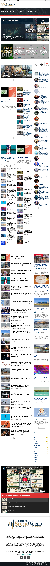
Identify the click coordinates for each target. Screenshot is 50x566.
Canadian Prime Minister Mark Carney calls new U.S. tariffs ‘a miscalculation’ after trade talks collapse (43, 142)
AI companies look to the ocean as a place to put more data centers (11, 190)
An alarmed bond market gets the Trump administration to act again (28, 232)
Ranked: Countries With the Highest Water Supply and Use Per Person (44, 74)
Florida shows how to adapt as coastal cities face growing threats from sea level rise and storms (43, 130)
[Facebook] (21, 557)
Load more (16, 79)
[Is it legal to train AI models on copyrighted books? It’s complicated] (36, 153)
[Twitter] (28, 557)
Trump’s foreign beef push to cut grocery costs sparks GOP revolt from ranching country (44, 124)
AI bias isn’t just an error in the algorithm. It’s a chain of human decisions (11, 180)
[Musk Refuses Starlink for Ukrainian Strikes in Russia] (3, 243)
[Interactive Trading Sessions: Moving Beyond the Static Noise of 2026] (31, 37)
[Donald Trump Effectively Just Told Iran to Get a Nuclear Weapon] (20, 205)
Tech (2, 143)
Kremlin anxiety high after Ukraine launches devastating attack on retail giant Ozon (44, 102)
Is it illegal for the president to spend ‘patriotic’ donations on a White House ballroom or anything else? (27, 132)
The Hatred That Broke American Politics (27, 89)
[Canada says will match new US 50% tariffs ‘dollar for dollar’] (20, 100)
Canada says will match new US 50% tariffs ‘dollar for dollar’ (27, 100)
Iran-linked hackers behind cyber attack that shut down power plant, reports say (44, 136)
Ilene (2, 101)
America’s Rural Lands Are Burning (20, 378)
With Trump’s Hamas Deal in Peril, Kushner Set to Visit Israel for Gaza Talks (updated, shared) (20, 432)
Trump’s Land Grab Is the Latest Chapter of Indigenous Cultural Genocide (44, 148)
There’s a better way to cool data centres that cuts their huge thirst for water (11, 185)
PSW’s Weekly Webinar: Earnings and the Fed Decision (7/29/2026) (27, 75)
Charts (5, 73)
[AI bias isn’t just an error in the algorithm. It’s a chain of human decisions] (3, 181)
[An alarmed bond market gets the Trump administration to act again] (20, 232)
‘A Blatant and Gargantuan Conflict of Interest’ (28, 241)
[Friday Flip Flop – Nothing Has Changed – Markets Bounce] (43, 37)
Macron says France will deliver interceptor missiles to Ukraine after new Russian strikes (27, 110)
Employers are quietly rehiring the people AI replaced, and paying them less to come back (43, 108)
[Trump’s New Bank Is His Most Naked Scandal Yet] (5, 356)
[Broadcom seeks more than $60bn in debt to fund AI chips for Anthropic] (20, 127)
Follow (41, 62)
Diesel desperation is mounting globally (11, 218)
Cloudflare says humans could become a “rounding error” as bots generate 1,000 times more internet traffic (11, 236)
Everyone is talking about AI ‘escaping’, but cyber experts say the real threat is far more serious (11, 196)
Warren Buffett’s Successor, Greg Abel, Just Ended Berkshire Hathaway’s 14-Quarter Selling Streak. (11, 229)
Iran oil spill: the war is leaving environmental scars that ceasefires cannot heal (41, 398)
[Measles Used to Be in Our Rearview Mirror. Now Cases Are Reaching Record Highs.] (20, 117)
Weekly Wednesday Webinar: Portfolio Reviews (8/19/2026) (6, 75)
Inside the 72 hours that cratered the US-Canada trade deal (44, 192)
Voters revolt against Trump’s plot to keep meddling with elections (43, 97)
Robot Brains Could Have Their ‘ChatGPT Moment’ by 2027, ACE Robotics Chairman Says (44, 171)
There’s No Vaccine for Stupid (41, 418)
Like (36, 62)
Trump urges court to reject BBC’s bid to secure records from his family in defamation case (44, 113)
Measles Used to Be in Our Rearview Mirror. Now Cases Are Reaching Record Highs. (27, 116)
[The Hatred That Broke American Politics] (20, 89)
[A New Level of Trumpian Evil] (20, 238)
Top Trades (31, 48)
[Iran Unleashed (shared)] (8, 92)
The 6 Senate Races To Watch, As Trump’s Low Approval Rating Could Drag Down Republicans (43, 86)
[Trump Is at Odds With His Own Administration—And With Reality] (5, 394)
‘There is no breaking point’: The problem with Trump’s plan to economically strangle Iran (19, 371)
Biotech (35, 268)
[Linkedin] (25, 557)
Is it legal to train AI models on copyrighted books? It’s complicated (43, 153)
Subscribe (47, 62)
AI (1, 155)
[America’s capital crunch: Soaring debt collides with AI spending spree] (20, 122)
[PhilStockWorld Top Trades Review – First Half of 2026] (7, 51)
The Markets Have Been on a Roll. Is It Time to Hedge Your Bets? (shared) (21, 424)
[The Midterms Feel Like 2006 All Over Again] (36, 181)
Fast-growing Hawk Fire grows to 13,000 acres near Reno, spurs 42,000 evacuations (43, 187)
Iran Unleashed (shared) (7, 100)
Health (35, 291)
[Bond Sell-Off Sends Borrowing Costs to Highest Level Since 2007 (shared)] (5, 364)
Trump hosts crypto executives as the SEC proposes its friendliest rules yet (11, 175)
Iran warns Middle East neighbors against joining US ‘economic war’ (44, 92)
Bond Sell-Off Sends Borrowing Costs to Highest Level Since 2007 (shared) (21, 363)
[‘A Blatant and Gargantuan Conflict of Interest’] (20, 242)
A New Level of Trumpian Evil (26, 236)
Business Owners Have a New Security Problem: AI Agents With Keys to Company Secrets (11, 203)
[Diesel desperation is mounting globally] (3, 219)
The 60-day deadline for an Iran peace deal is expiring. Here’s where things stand (21, 401)
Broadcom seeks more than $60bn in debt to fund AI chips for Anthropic (27, 127)
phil (15, 266)
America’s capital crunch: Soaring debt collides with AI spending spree (27, 121)
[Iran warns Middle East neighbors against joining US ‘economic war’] (36, 91)
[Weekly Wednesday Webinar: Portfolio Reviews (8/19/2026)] (31, 28)
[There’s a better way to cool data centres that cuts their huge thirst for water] (3, 186)
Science (36, 252)
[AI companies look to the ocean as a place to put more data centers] (3, 191)
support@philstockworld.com (27, 554)
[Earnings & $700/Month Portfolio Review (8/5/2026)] (16, 71)
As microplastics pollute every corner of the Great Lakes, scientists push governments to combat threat (44, 80)
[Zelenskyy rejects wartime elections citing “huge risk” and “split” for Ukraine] (36, 176)
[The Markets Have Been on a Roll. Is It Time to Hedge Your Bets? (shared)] (5, 424)
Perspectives (4, 85)
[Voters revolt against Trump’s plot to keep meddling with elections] (36, 97)
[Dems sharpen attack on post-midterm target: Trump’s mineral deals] (20, 216)
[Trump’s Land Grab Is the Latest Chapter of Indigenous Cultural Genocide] (36, 147)
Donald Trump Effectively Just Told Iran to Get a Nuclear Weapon (27, 205)
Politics (19, 143)
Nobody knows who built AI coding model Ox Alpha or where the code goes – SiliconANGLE (44, 198)
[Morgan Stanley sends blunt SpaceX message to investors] (3, 224)
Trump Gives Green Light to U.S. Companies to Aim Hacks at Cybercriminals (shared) (11, 213)
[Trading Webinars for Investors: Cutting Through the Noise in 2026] (13, 32)
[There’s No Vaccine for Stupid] (41, 412)
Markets (3, 34)
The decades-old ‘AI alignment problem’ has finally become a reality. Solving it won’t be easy (11, 208)
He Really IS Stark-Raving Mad (26, 105)
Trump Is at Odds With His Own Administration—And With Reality (20, 393)
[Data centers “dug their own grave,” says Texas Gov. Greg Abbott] (36, 158)
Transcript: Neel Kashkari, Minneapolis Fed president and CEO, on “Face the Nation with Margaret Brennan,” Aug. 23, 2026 (44, 165)
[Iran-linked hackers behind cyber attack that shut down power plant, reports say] (36, 136)
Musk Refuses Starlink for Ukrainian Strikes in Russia (11, 242)
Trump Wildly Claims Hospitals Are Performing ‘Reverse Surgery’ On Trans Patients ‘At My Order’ (44, 204)
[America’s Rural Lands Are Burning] (5, 379)
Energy (2, 98)
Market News (4, 252)
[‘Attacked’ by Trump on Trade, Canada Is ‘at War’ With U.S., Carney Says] (36, 118)
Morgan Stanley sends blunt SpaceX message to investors (11, 223)
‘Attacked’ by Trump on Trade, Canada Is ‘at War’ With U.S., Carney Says (44, 119)
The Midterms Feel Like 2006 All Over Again (43, 182)
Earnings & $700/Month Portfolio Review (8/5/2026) (16, 75)
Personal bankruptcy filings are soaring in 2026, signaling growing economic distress (28, 226)
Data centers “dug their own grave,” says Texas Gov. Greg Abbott (43, 159)
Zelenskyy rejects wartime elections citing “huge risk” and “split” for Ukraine (44, 176)
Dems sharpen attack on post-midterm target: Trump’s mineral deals (28, 216)
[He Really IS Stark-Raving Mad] (20, 105)
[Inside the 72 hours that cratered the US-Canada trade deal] (36, 192)
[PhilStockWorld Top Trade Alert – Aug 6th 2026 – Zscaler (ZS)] (31, 51)
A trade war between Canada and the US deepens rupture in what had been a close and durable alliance (27, 94)
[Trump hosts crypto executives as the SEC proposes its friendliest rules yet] (3, 175)
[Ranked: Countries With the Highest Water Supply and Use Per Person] (36, 74)
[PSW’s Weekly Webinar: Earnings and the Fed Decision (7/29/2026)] (27, 71)
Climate (12, 380)
